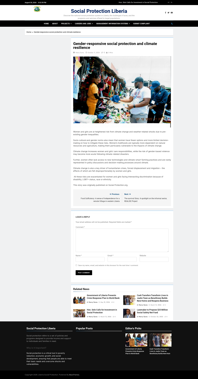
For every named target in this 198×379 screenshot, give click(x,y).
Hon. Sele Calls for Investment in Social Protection (138, 2)
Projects (65, 24)
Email (110, 256)
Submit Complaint (141, 24)
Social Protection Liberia (99, 11)
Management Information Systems (112, 24)
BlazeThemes (74, 375)
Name (79, 256)
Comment (80, 227)
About (55, 24)
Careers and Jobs (83, 24)
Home (46, 24)
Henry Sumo (80, 52)
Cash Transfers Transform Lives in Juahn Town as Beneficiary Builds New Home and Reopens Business (152, 298)
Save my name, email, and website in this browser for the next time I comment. (108, 265)
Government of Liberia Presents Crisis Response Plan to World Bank (134, 351)
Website (143, 256)
